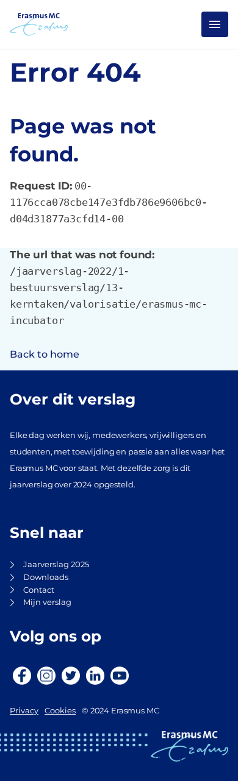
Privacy (24, 710)
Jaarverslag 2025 (56, 564)
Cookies (60, 710)
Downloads (45, 577)
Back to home (44, 354)
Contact (38, 590)
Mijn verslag (47, 602)
